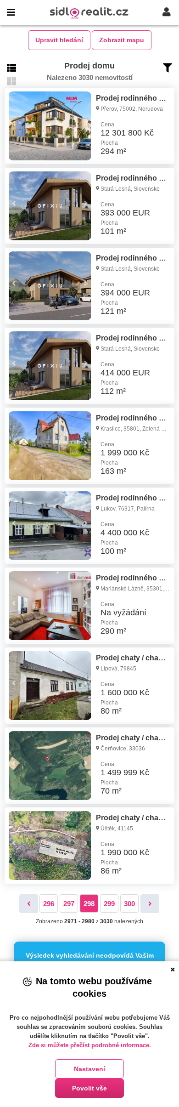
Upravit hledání (59, 40)
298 (89, 904)
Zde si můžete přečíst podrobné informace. (89, 1045)
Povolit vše (89, 1088)
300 (129, 904)
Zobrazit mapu (121, 40)
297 (68, 904)
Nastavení (89, 1069)
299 (109, 904)
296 (48, 904)
